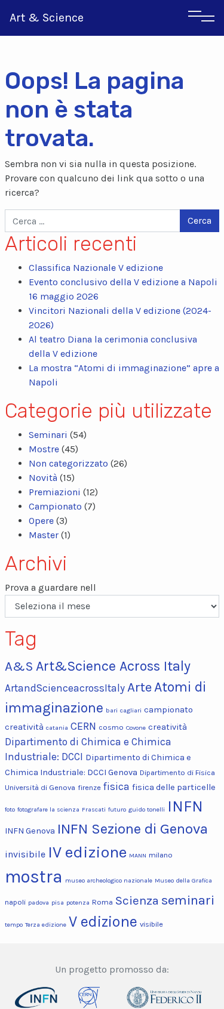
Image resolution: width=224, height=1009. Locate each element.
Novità (43, 477)
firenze (89, 787)
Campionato (55, 506)
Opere (41, 520)
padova (38, 902)
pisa (57, 902)
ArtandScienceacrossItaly (65, 688)
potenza (78, 902)
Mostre (44, 449)
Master (44, 535)
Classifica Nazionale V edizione (96, 267)
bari (112, 710)
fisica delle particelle (174, 787)
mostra (34, 876)
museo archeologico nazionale (108, 880)
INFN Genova (30, 831)
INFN (185, 806)
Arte (139, 687)
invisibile (25, 854)
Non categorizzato (68, 463)
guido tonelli (146, 809)
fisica (116, 786)
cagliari (131, 710)
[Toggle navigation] (201, 18)
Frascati (94, 809)
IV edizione (87, 852)
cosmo (111, 727)
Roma (102, 901)
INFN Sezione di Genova (132, 828)
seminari (187, 900)
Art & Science (47, 17)
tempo (14, 924)
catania (57, 728)
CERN (83, 726)
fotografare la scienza (48, 809)
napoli (15, 901)
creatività (167, 727)
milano (161, 854)
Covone (136, 728)
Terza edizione (45, 924)
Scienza (137, 900)
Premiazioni (55, 492)
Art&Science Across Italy (113, 666)
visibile (151, 923)
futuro (117, 809)
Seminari (48, 434)
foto (10, 809)
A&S (19, 666)
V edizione (103, 921)
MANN (137, 855)
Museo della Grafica (183, 880)
